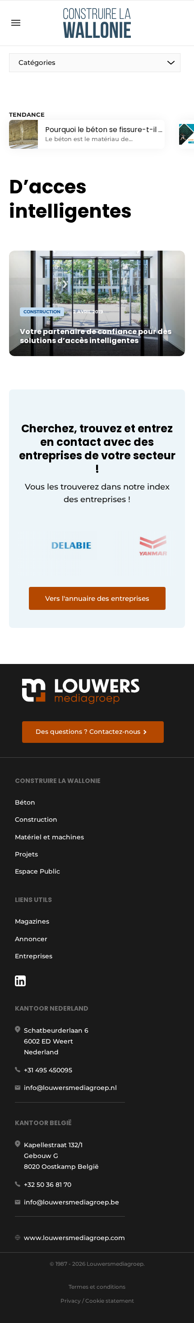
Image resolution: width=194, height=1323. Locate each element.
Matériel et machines (49, 837)
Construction (36, 819)
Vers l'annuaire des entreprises (97, 598)
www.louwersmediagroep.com (74, 1238)
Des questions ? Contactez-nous (88, 732)
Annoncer (31, 939)
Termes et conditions (97, 1286)
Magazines (32, 921)
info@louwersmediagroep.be (71, 1202)
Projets (26, 854)
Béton (25, 802)
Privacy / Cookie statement (97, 1300)
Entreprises (33, 956)
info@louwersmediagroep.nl (70, 1088)
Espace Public (37, 871)
